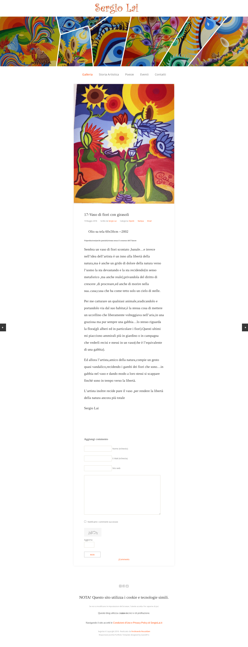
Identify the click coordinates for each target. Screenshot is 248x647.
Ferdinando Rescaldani (140, 631)
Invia (92, 555)
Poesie (129, 74)
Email (149, 221)
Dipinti (131, 221)
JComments (124, 559)
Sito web (116, 468)
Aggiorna (88, 539)
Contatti (160, 74)
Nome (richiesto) (120, 448)
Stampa (141, 221)
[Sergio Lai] (124, 33)
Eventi (144, 74)
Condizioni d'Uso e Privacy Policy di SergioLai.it (137, 623)
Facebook (125, 586)
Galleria (87, 74)
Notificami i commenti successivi (103, 521)
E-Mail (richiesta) (120, 458)
